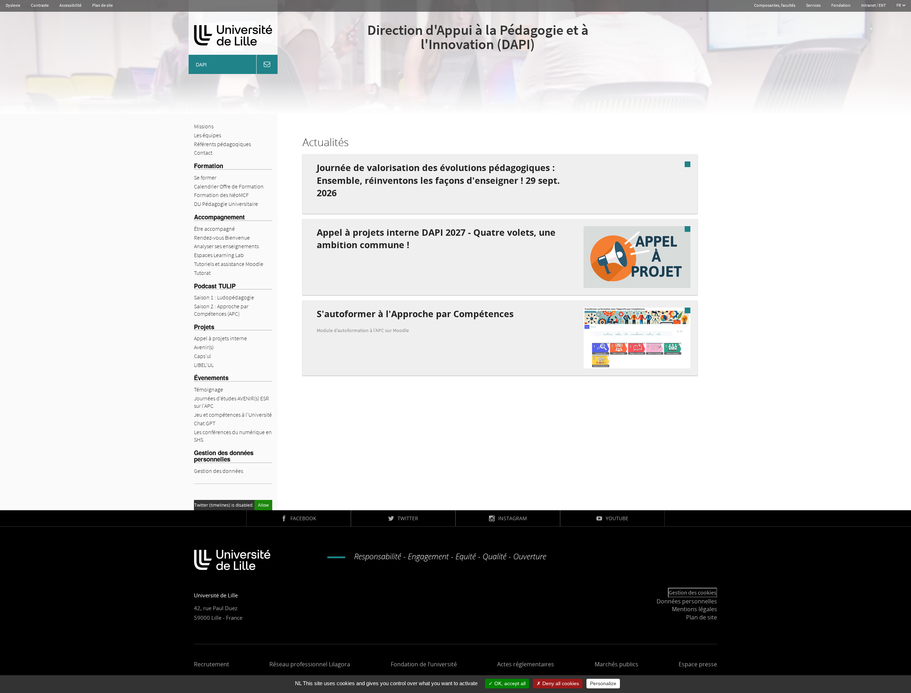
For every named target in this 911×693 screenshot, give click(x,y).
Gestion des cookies (692, 592)
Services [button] (813, 5)
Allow (263, 505)
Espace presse (698, 664)
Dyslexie (13, 5)
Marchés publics (616, 664)
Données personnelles (687, 601)
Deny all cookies (560, 683)
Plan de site (102, 5)
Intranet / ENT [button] (873, 5)
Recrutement (211, 664)
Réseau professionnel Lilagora (309, 664)
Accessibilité (70, 5)
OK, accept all (509, 683)
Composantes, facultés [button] (774, 5)
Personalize (603, 683)
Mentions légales (694, 609)
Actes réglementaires (525, 664)
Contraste (40, 5)
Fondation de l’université (424, 664)
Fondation (841, 5)
